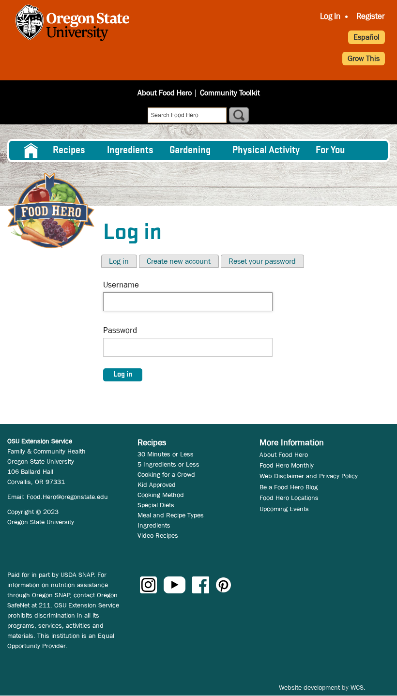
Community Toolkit (230, 93)
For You (330, 150)
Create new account (179, 261)
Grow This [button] (364, 58)
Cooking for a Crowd (166, 474)
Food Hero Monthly (287, 465)
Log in (119, 261)
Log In (330, 16)
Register (370, 16)
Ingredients (130, 150)
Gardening (190, 150)
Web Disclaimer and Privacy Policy (309, 475)
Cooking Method (160, 494)
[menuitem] (30, 150)
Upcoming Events (284, 508)
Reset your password (262, 261)
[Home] (50, 210)
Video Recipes (157, 535)
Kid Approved (156, 484)
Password (120, 330)
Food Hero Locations (289, 497)
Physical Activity (266, 150)
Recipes (69, 150)
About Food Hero (164, 93)
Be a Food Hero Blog (289, 487)
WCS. (358, 687)
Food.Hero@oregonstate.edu (67, 496)
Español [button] (366, 37)
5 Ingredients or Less (168, 464)
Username (121, 285)
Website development (309, 687)
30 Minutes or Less (165, 454)
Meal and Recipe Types (170, 515)
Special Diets (155, 504)
